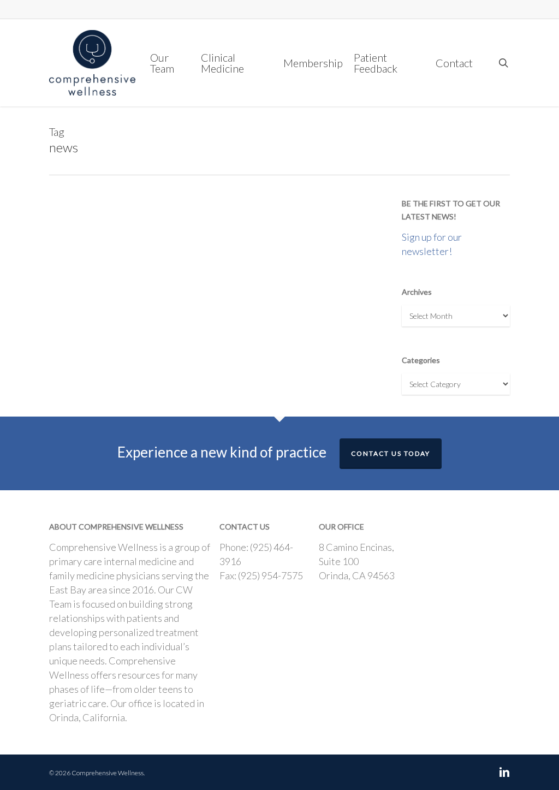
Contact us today (390, 453)
